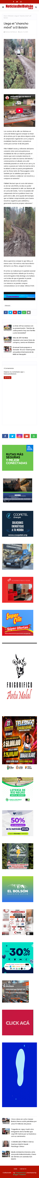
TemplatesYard (20, 1173)
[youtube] (27, 436)
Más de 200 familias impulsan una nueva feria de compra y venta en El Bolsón (24, 340)
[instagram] (21, 2)
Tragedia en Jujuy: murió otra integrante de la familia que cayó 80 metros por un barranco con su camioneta (23, 1132)
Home (15, 1169)
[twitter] (17, 2)
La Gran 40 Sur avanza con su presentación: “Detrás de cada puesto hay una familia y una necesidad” (24, 329)
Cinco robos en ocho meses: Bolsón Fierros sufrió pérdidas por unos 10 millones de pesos (24, 1121)
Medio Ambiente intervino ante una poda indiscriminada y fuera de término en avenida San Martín (23, 1155)
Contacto (23, 1169)
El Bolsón (10, 16)
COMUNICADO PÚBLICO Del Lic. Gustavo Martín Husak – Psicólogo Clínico (22, 1144)
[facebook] (13, 2)
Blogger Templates (19, 1174)
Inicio (5, 16)
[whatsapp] (34, 436)
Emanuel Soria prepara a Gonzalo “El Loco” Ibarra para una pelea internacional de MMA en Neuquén (24, 350)
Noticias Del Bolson (11, 32)
